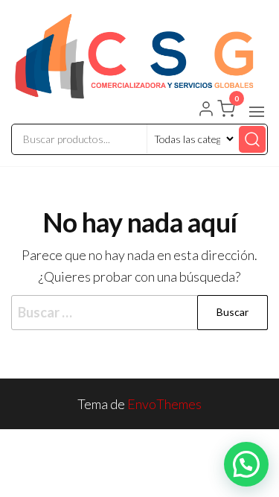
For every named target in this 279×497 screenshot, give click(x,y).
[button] (256, 112)
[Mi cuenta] (206, 110)
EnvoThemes (164, 404)
